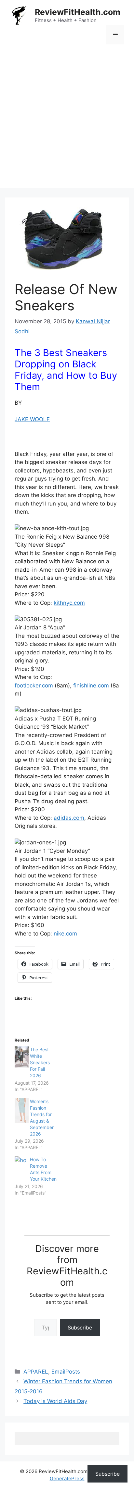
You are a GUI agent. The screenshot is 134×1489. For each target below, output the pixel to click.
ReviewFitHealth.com (77, 12)
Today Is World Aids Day (55, 1401)
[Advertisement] (67, 121)
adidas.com (69, 818)
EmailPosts (65, 1371)
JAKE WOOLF (32, 419)
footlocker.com (34, 685)
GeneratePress (67, 1478)
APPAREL (35, 1371)
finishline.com (91, 685)
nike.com (65, 933)
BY (19, 402)
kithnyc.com (69, 603)
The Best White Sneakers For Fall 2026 (40, 1062)
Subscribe (80, 1327)
